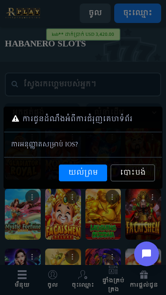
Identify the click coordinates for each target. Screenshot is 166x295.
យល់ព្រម (83, 173)
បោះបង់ (133, 173)
